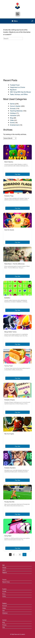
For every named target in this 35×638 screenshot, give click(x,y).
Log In (4, 570)
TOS (3, 627)
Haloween (13, 115)
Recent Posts (6, 582)
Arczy (4, 594)
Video (12, 120)
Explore (4, 589)
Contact (4, 620)
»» (24, 554)
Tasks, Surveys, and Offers (19, 94)
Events (12, 122)
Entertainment (14, 125)
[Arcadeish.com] (17, 5)
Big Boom (13, 90)
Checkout (4, 613)
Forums (4, 579)
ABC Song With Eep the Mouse (20, 92)
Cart (3, 610)
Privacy (4, 625)
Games (12, 104)
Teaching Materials (16, 111)
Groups (4, 567)
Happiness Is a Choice (17, 87)
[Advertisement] (17, 59)
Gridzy (4, 596)
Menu (16, 21)
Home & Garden (15, 106)
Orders (4, 608)
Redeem (4, 603)
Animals (12, 108)
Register (4, 572)
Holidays (13, 113)
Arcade (4, 591)
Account (4, 605)
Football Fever (15, 85)
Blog (11, 118)
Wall (3, 565)
